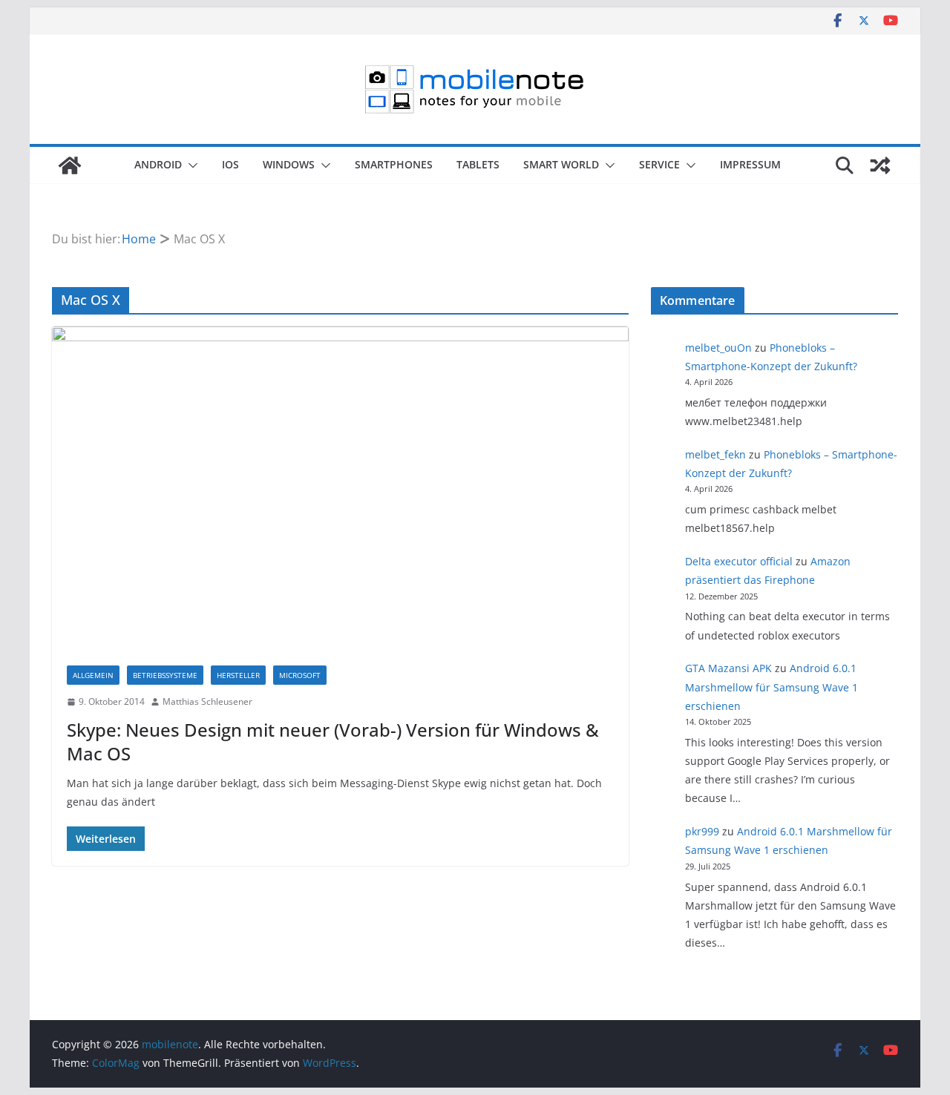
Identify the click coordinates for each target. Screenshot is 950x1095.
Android (158, 164)
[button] (190, 165)
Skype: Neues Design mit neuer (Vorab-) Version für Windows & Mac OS (333, 741)
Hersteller (238, 675)
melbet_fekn (715, 454)
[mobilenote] (70, 165)
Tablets (477, 164)
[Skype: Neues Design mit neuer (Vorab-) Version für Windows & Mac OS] (340, 488)
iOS (230, 164)
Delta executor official (739, 561)
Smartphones (394, 164)
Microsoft (300, 675)
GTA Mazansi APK (728, 668)
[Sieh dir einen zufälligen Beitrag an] (880, 165)
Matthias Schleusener (207, 701)
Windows (289, 164)
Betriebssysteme (165, 675)
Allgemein (93, 675)
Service (659, 164)
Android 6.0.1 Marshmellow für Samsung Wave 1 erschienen (771, 686)
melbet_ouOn (718, 348)
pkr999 (702, 831)
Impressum (750, 164)
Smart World (561, 164)
